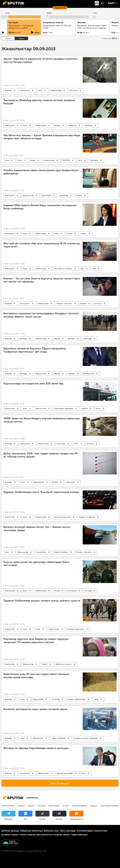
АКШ (80, 160)
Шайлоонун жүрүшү (63, 664)
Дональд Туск (88, 373)
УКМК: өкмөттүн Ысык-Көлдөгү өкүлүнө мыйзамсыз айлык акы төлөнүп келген (41, 420)
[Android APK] (10, 842)
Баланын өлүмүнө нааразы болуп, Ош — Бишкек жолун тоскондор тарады (36, 528)
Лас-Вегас (94, 160)
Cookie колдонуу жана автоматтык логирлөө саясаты (45, 834)
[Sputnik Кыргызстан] (14, 5)
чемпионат (70, 482)
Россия (42, 805)
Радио (31, 805)
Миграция (53, 805)
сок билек (56, 699)
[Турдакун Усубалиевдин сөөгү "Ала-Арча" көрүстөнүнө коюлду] (100, 499)
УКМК (75, 443)
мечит (98, 408)
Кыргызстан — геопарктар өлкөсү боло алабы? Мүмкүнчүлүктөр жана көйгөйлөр (21, 29)
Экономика (46, 195)
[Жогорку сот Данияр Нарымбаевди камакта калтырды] (100, 756)
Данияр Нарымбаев (65, 773)
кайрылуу (72, 125)
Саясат (44, 664)
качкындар (87, 338)
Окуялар (8, 90)
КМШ (56, 233)
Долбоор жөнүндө (10, 830)
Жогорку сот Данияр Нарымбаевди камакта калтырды (36, 748)
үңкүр (96, 699)
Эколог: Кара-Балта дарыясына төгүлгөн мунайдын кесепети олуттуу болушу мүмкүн (40, 60)
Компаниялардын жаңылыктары (92, 830)
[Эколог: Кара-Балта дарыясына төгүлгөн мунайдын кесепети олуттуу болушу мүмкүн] (100, 69)
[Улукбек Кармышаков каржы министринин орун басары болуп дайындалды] (100, 178)
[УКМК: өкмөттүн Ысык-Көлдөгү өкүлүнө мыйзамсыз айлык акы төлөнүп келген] (100, 426)
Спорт (19, 160)
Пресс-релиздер (68, 830)
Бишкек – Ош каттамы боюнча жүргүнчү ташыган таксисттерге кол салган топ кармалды (41, 280)
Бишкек (57, 125)
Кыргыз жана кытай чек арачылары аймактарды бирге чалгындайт (36, 563)
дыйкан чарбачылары (76, 699)
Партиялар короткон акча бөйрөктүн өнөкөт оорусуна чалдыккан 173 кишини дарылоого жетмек (35, 640)
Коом (40, 90)
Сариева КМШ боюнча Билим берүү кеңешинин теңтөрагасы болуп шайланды (40, 207)
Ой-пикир (73, 90)
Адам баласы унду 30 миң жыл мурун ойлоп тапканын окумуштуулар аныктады (36, 675)
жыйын (83, 233)
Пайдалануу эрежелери (31, 830)
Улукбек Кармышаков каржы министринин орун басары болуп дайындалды (40, 172)
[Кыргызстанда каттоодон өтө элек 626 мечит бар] (100, 391)
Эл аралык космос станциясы (86, 738)
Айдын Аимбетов (58, 738)
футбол (55, 482)
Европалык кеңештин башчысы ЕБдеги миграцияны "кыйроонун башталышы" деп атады (34, 350)
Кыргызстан (25, 90)
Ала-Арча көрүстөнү (62, 517)
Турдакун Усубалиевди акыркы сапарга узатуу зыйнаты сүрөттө (41, 600)
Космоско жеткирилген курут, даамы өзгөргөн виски (35, 709)
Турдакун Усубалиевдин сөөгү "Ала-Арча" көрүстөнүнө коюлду (41, 492)
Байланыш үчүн (51, 830)
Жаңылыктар (55, 90)
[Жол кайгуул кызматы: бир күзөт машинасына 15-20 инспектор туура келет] (100, 251)
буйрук (79, 195)
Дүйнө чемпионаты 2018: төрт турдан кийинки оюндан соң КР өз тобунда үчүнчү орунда (40, 455)
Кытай (56, 591)
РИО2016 (66, 160)
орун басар (63, 195)
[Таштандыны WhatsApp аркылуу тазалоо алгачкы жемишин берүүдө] (100, 108)
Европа (57, 338)
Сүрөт (37, 629)
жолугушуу (72, 591)
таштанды (88, 125)
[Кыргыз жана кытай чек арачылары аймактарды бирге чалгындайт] (100, 571)
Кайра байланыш (79, 834)
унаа (94, 268)
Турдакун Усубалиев (87, 517)
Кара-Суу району (61, 552)
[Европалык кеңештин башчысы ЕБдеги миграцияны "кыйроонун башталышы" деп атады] (100, 356)
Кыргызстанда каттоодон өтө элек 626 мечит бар (33, 383)
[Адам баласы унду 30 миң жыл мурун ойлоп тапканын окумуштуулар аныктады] (100, 682)
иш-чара (88, 591)
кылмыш (97, 303)
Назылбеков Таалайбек (63, 408)
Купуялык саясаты (10, 834)
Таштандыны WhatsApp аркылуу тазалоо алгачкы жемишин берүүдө (39, 102)
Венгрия (71, 338)
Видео (32, 160)
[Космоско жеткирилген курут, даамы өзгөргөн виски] (100, 719)
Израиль (71, 373)
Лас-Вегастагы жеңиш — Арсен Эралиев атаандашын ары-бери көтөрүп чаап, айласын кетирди (41, 137)
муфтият (84, 408)
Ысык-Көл (61, 443)
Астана (69, 233)
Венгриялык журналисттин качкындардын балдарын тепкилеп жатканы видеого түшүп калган (41, 315)
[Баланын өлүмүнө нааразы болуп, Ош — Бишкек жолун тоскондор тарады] (100, 534)
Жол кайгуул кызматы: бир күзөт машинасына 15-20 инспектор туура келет (41, 245)
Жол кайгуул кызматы (63, 268)
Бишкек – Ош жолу (64, 303)
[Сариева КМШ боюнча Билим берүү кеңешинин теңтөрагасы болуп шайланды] (100, 215)
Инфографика (79, 805)
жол (82, 268)
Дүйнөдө (23, 338)
